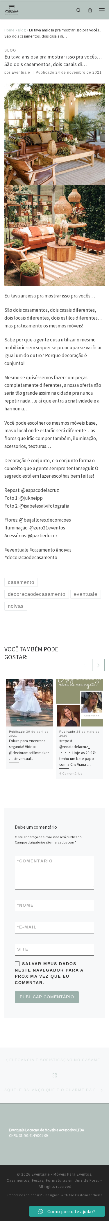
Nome (25, 905)
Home (9, 30)
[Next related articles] (98, 665)
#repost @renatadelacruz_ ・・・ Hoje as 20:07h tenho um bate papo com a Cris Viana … (78, 752)
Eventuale (21, 72)
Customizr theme (89, 1195)
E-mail (27, 927)
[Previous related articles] (84, 665)
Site (22, 949)
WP (39, 1195)
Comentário (35, 861)
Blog (22, 30)
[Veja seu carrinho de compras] (90, 10)
